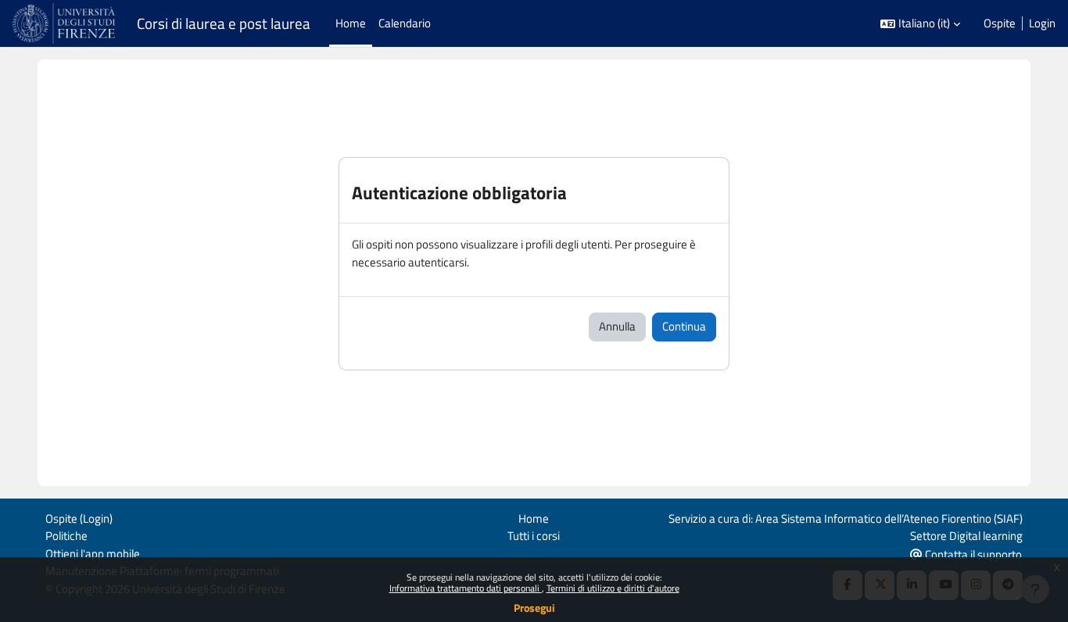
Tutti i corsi (533, 536)
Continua (684, 326)
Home (533, 518)
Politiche (66, 536)
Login (1042, 23)
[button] (920, 24)
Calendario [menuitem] (404, 23)
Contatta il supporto (972, 554)
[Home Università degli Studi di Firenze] (65, 23)
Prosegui (534, 607)
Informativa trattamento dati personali (465, 588)
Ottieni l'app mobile (92, 554)
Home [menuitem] (350, 23)
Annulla (617, 326)
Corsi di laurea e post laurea (223, 23)
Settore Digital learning (966, 536)
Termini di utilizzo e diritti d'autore (613, 588)
